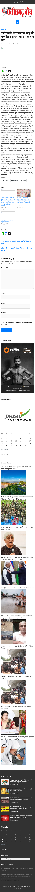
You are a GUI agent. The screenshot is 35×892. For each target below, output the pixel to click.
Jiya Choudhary (18, 43)
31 (30, 446)
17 (30, 441)
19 (6, 443)
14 (16, 441)
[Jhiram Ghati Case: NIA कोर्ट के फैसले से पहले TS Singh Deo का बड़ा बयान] (17, 543)
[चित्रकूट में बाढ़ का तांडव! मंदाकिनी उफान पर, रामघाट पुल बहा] (17, 601)
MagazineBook (26, 886)
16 (25, 441)
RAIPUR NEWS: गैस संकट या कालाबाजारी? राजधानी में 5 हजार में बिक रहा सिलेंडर (21, 798)
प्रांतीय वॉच (3, 29)
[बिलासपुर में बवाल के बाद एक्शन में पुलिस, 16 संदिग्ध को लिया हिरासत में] (17, 661)
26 (6, 446)
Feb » (7, 455)
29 (20, 446)
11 (2, 441)
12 (6, 441)
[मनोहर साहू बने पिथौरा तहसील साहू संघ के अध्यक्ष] (8, 215)
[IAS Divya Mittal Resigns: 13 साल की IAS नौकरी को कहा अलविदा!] (17, 722)
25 (2, 446)
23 (25, 443)
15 (20, 441)
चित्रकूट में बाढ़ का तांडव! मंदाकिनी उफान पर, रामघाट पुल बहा (17, 588)
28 (16, 446)
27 (11, 446)
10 (30, 438)
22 (20, 443)
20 (11, 443)
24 (30, 443)
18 (2, 443)
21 (16, 443)
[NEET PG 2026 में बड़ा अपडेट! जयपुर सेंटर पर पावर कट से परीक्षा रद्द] (17, 692)
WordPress (13, 886)
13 (11, 441)
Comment (4, 268)
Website (3, 312)
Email (3, 303)
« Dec (3, 455)
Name (3, 293)
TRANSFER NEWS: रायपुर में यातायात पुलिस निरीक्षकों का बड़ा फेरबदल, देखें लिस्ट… (21, 807)
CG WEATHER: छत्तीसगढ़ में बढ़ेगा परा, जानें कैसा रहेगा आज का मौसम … (21, 790)
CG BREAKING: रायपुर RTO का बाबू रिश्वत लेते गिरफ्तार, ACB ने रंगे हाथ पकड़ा (21, 816)
